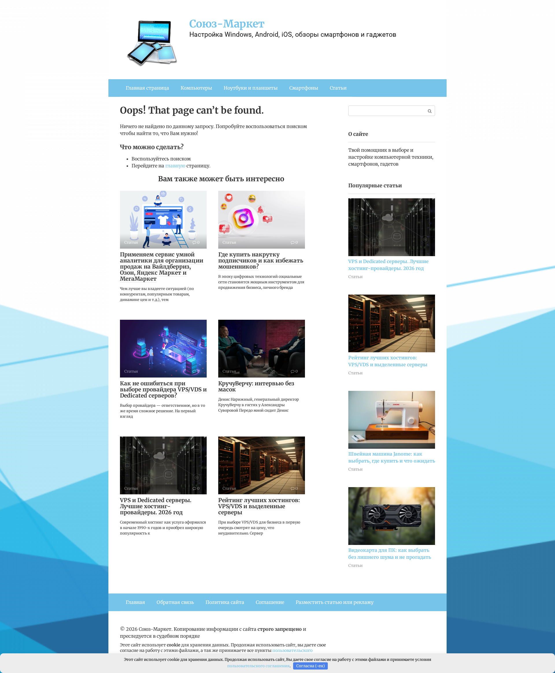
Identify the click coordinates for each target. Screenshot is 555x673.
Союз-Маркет (226, 23)
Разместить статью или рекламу (334, 602)
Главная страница (147, 88)
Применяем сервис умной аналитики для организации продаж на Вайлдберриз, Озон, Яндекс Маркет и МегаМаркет (161, 266)
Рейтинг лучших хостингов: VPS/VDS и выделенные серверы (259, 506)
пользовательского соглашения (258, 665)
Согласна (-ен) (310, 665)
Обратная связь (175, 602)
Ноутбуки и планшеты (251, 88)
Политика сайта (225, 602)
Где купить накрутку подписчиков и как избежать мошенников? (260, 260)
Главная (135, 602)
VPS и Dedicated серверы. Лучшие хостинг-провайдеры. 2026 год (155, 506)
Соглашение (270, 602)
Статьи (338, 88)
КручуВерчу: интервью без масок (256, 386)
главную (175, 166)
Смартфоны (303, 88)
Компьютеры (196, 88)
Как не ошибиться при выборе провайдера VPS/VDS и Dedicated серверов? (163, 389)
